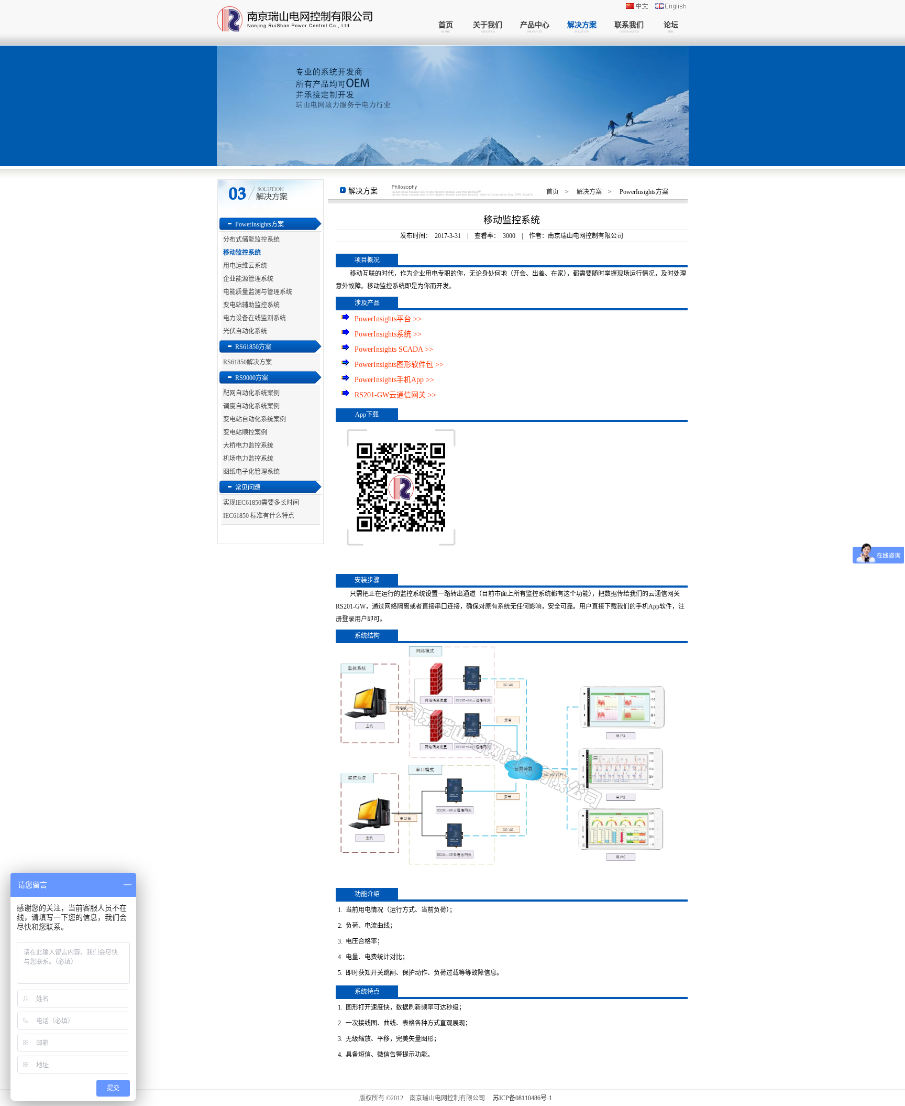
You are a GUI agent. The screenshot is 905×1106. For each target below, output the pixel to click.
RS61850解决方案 (247, 362)
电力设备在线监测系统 (254, 318)
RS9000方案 (251, 378)
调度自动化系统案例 (251, 406)
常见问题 (247, 487)
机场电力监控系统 (248, 458)
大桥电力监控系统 (248, 445)
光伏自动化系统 (245, 331)
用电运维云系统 (245, 265)
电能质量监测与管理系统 (257, 292)
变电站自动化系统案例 (254, 419)
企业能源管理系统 (248, 279)
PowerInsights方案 (259, 224)
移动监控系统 (242, 252)
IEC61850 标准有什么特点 (258, 515)
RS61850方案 (253, 347)
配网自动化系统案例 (251, 393)
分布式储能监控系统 (251, 239)
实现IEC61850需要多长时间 (261, 502)
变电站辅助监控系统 (251, 305)
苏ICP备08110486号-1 (522, 1098)
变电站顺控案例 (245, 432)
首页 (552, 192)
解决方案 (589, 192)
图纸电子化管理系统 (251, 471)
